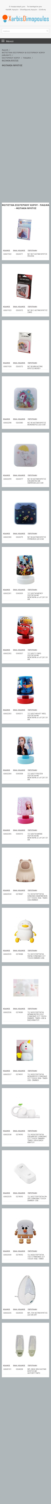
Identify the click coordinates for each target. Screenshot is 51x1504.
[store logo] (25, 18)
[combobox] (25, 30)
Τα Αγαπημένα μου (34, 7)
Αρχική (5, 50)
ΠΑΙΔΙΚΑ (27, 58)
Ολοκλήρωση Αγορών (28, 10)
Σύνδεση (42, 10)
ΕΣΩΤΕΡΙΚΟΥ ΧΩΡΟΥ (11, 58)
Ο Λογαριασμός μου (17, 7)
